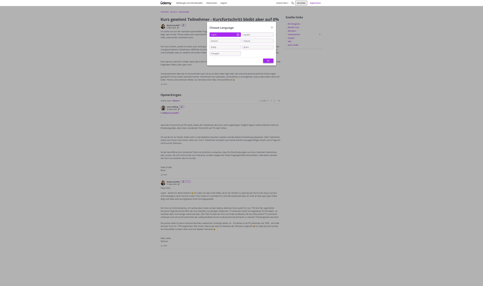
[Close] (271, 27)
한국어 (246, 47)
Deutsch (214, 41)
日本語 (213, 47)
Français (247, 41)
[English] (166, 3)
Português (215, 53)
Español (247, 34)
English (214, 34)
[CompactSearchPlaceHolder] (292, 3)
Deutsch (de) (281, 3)
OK (268, 60)
